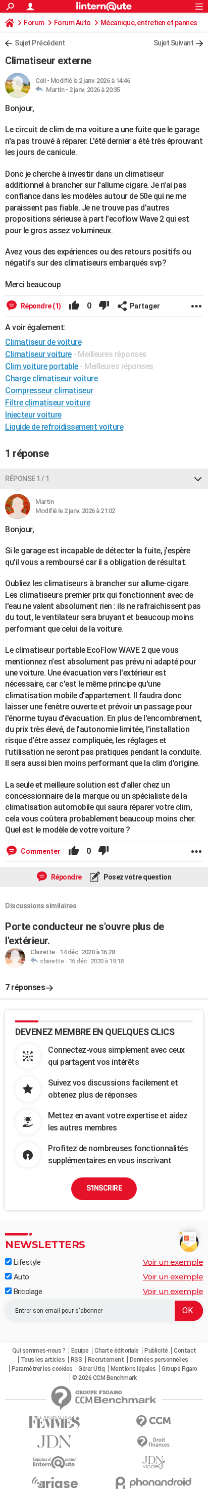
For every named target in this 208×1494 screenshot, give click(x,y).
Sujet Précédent (40, 43)
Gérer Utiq (91, 1368)
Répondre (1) (40, 306)
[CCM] (153, 1421)
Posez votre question (137, 877)
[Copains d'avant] (54, 1462)
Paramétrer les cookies (42, 1368)
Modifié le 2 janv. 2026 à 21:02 (75, 510)
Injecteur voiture (33, 415)
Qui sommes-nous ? (39, 1350)
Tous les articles (43, 1359)
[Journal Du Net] (54, 1441)
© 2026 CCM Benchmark (104, 1377)
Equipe (80, 1350)
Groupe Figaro (179, 1368)
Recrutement (106, 1359)
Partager (145, 306)
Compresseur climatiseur (49, 390)
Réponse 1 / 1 (27, 479)
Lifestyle (26, 1262)
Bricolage (27, 1291)
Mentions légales (133, 1368)
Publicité (156, 1350)
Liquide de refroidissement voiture (64, 427)
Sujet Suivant (173, 43)
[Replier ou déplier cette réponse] (198, 479)
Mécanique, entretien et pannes (148, 23)
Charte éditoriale (116, 1350)
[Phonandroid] (153, 1482)
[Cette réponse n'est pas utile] (104, 306)
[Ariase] (54, 1482)
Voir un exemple (173, 1262)
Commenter (40, 851)
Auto (20, 1276)
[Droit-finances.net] (153, 1442)
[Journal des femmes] (54, 1422)
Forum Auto (72, 23)
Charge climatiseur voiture (51, 378)
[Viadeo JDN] (153, 1462)
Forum (34, 23)
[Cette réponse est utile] (74, 306)
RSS (76, 1359)
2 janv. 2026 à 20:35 (94, 89)
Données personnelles (159, 1359)
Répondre (65, 877)
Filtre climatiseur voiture (47, 402)
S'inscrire (104, 1188)
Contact (185, 1350)
